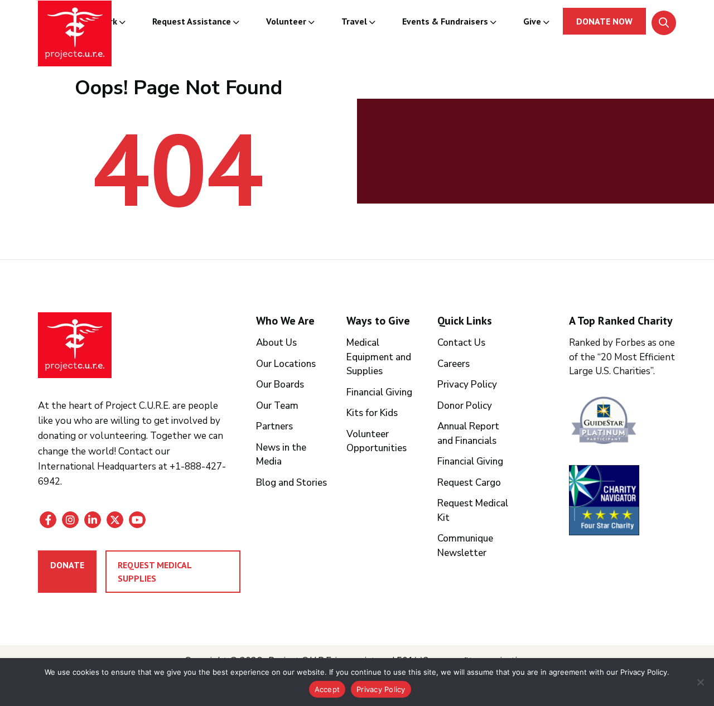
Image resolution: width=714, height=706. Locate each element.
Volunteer (286, 21)
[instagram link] (70, 519)
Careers (453, 363)
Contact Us (461, 342)
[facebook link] (48, 519)
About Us (276, 342)
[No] (700, 682)
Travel (354, 21)
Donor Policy (464, 405)
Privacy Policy (467, 384)
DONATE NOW (604, 21)
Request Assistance (191, 21)
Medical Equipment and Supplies (378, 357)
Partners (274, 426)
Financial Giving (379, 392)
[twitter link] (115, 519)
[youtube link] (137, 519)
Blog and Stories (291, 482)
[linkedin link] (92, 519)
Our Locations (286, 363)
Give (532, 21)
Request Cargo (469, 482)
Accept (327, 689)
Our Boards (280, 384)
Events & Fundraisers (445, 21)
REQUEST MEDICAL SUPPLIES (155, 571)
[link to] (622, 421)
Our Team (277, 405)
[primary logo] (75, 35)
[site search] (664, 23)
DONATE (67, 564)
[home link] (75, 345)
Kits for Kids (372, 413)
